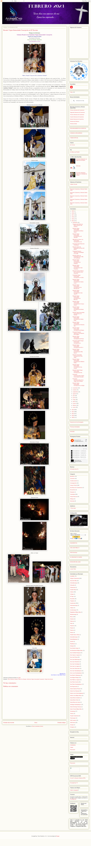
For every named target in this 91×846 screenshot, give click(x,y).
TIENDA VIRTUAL (74, 137)
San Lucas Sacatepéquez (76, 673)
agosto (74, 393)
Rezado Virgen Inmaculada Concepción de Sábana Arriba (78, 361)
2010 (73, 415)
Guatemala (72, 603)
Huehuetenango (73, 605)
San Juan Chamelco (74, 661)
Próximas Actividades (75, 426)
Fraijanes (72, 600)
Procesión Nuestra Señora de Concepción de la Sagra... (78, 333)
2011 (73, 413)
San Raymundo (73, 686)
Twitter (71, 747)
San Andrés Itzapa (74, 648)
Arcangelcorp (73, 799)
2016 (73, 216)
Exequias (72, 492)
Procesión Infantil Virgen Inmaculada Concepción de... (78, 342)
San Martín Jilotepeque (75, 675)
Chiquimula (72, 587)
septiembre (75, 391)
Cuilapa (72, 594)
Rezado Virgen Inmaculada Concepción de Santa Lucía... (78, 281)
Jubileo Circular (73, 184)
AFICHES (72, 431)
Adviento (12, 679)
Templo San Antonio (49, 679)
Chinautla (72, 585)
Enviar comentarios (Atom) (37, 726)
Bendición (72, 476)
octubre (75, 389)
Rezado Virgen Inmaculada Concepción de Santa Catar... (78, 318)
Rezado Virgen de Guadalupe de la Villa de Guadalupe (78, 257)
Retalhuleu (72, 643)
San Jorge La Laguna (75, 655)
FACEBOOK (73, 745)
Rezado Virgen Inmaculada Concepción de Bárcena (76, 297)
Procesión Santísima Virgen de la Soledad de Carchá (81, 174)
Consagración (73, 483)
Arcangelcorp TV (74, 782)
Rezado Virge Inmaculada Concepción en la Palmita (78, 313)
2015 (73, 218)
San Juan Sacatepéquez (75, 670)
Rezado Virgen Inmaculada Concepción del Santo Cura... (78, 308)
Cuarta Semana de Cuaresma (77, 116)
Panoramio (72, 749)
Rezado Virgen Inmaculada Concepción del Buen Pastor (78, 230)
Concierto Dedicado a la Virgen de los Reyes (81, 160)
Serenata (72, 501)
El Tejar (72, 596)
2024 (73, 211)
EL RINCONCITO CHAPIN (76, 557)
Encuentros (72, 489)
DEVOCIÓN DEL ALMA (75, 561)
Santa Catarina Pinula (75, 688)
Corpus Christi (73, 485)
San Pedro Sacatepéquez (76, 684)
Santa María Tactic (74, 700)
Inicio (35, 722)
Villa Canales (73, 720)
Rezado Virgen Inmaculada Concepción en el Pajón (78, 384)
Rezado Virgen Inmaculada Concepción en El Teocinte (77, 235)
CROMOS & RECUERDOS (76, 133)
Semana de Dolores (74, 121)
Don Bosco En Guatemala (76, 487)
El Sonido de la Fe (74, 469)
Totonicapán (73, 718)
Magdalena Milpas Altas (75, 612)
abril (74, 401)
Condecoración (73, 480)
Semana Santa (73, 123)
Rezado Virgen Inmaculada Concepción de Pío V (78, 346)
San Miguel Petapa (74, 677)
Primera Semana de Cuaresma (77, 110)
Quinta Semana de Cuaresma (77, 119)
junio (74, 397)
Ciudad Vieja (73, 589)
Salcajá (71, 645)
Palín (71, 623)
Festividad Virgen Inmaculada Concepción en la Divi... (78, 276)
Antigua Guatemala (74, 578)
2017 (73, 215)
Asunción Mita (73, 580)
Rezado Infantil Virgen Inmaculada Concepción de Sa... (78, 371)
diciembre (75, 222)
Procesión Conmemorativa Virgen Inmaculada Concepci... (78, 375)
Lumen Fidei (73, 569)
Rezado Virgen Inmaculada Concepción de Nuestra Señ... (78, 324)
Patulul (71, 627)
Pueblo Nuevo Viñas (74, 634)
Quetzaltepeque (73, 639)
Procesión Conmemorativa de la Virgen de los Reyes (78, 380)
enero (74, 407)
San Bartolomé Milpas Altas (76, 650)
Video (71, 92)
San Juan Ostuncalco (75, 668)
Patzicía (72, 630)
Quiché (71, 641)
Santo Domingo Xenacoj (75, 706)
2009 (73, 417)
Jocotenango (73, 610)
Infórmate (78, 165)
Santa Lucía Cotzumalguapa (76, 693)
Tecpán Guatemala (74, 715)
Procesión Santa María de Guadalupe (78, 244)
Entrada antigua (62, 722)
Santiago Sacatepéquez (75, 704)
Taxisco (72, 713)
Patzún (71, 632)
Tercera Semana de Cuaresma (77, 114)
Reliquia (72, 498)
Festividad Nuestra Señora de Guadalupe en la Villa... (78, 252)
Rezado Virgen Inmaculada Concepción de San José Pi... (78, 292)
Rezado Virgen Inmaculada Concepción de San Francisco (78, 267)
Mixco (71, 616)
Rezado (16, 679)
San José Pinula (73, 657)
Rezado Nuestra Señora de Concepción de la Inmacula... (78, 272)
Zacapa (72, 724)
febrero (74, 405)
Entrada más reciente (8, 722)
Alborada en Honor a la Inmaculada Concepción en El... (78, 240)
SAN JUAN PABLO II (74, 547)
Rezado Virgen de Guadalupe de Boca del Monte (78, 248)
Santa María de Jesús (75, 702)
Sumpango (72, 711)
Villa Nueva (72, 722)
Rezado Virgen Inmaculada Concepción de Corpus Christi (78, 303)
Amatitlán (72, 576)
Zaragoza (72, 727)
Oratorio (72, 619)
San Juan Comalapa (74, 664)
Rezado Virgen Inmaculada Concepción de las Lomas (77, 366)
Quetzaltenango (73, 636)
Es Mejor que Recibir (75, 152)
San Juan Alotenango (75, 659)
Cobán (71, 591)
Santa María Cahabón (75, 697)
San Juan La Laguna (75, 666)
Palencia (72, 621)
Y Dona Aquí (73, 508)
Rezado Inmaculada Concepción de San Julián (78, 356)
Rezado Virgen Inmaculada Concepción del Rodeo (78, 329)
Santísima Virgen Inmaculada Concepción (35, 679)
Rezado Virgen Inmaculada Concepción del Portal (78, 337)
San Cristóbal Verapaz (75, 652)
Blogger (57, 836)
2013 (73, 409)
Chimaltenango (73, 582)
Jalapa (71, 607)
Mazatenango (73, 614)
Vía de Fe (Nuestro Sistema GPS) (77, 778)
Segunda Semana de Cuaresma (77, 112)
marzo (74, 403)
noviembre (75, 387)
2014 (9, 679)
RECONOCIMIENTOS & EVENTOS (78, 128)
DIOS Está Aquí (73, 552)
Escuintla (72, 598)
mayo (74, 399)
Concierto (72, 478)
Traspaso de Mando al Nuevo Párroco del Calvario (78, 225)
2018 (73, 213)
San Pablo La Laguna (75, 679)
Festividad (72, 494)
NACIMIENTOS (73, 543)
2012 (73, 411)
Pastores (72, 625)
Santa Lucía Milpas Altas (75, 695)
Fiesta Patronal (73, 496)
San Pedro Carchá (74, 682)
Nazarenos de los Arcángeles (76, 422)
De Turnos (72, 144)
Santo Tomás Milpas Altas (76, 709)
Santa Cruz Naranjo (22, 679)
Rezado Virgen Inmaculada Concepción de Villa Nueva (78, 351)
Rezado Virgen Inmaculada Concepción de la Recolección (77, 286)
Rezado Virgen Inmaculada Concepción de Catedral (76, 261)
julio (74, 395)
